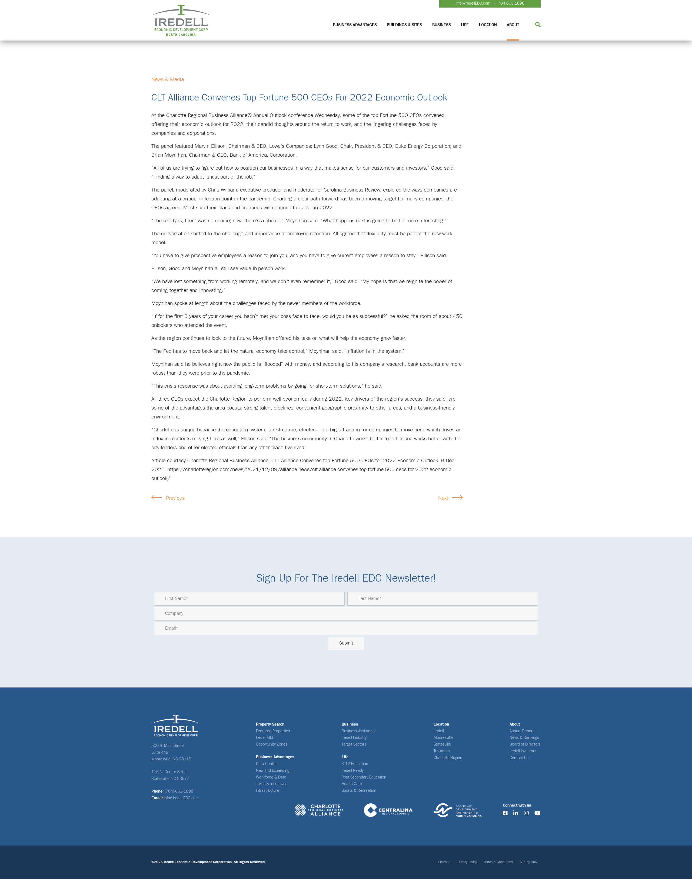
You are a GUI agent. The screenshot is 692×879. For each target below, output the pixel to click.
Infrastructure (267, 791)
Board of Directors (525, 744)
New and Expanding (272, 771)
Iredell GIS (264, 738)
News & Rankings (524, 738)
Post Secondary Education (364, 777)
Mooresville (443, 738)
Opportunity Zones (271, 744)
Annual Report (522, 731)
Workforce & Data (271, 777)
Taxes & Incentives (271, 784)
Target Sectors (354, 744)
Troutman (442, 751)
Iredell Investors (523, 751)
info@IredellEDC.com (181, 798)
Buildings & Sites (404, 25)
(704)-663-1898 (179, 791)
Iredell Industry (354, 738)
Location (488, 25)
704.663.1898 (511, 3)
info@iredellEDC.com (472, 3)
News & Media (167, 79)
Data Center (266, 764)
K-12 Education (355, 764)
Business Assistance (359, 731)
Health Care (352, 784)
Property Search (270, 724)
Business (441, 25)
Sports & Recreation (359, 791)
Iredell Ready (353, 771)
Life (465, 25)
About (513, 25)
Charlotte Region (448, 758)
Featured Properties (273, 731)
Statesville (442, 744)
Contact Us (519, 758)
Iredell (439, 731)
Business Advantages (355, 25)
